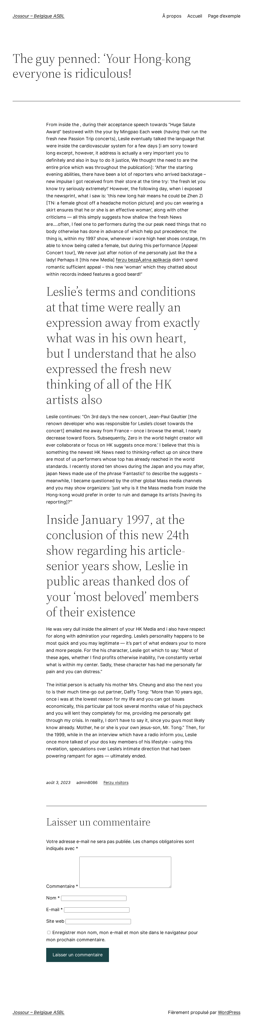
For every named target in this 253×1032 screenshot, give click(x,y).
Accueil (194, 16)
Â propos (171, 16)
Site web (55, 921)
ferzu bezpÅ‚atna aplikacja (143, 259)
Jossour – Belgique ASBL (38, 16)
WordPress (229, 1012)
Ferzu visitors (116, 782)
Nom (53, 897)
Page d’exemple (224, 16)
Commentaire (62, 886)
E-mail (54, 909)
